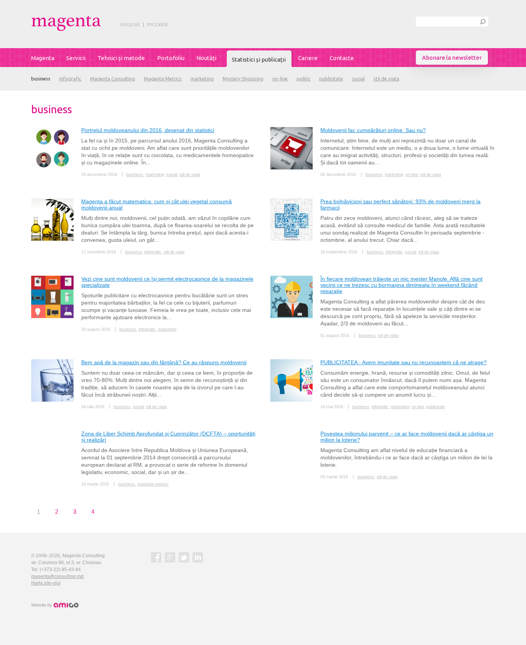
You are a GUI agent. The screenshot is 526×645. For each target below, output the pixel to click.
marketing (202, 78)
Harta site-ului (45, 583)
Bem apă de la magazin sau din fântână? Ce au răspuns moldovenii (163, 362)
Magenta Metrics (163, 78)
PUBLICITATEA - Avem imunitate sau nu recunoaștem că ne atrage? (403, 362)
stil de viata (386, 78)
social (358, 78)
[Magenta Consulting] (83, 23)
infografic (70, 78)
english (130, 24)
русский (157, 24)
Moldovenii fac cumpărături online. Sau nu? (373, 130)
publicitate (331, 78)
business (40, 78)
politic (303, 78)
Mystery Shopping (243, 78)
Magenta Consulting (112, 78)
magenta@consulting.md (57, 576)
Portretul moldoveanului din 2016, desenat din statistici (147, 130)
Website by (42, 605)
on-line (280, 78)
